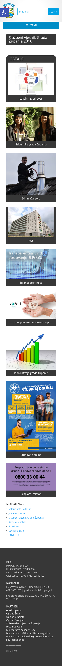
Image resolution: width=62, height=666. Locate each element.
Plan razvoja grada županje (31, 373)
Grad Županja (13, 610)
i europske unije (15, 639)
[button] (4, 12)
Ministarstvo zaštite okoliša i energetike (28, 633)
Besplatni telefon (31, 494)
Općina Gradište (15, 616)
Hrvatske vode (14, 626)
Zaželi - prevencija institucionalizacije (31, 322)
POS (31, 241)
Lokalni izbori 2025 (31, 98)
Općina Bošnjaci (15, 620)
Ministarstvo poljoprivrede (21, 629)
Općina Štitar (13, 613)
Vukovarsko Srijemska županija (23, 623)
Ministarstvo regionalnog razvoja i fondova (29, 636)
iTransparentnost (31, 283)
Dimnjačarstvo (31, 198)
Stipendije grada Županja (31, 144)
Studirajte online (31, 455)
